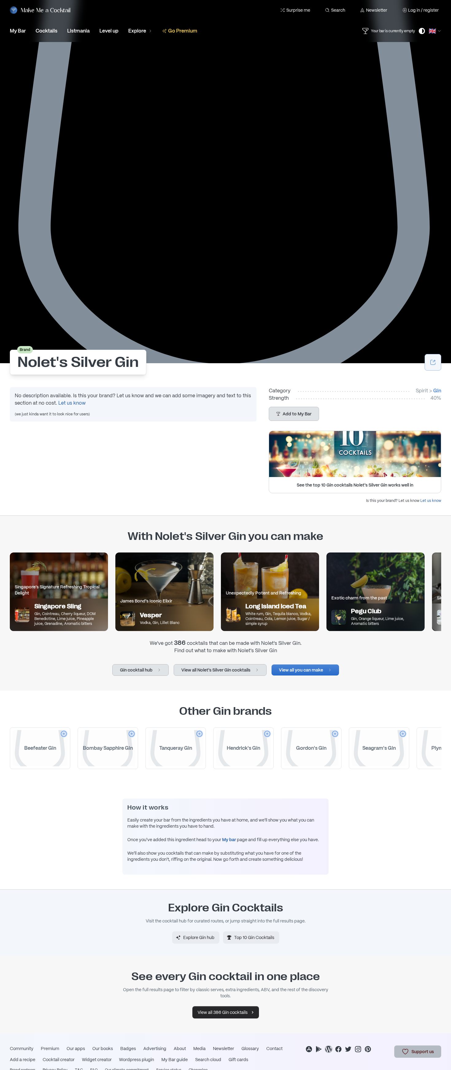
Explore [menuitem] (137, 31)
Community (21, 1048)
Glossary (250, 1048)
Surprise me (298, 10)
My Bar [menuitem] (18, 31)
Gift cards (238, 1059)
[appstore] (309, 1049)
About (180, 1048)
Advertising (154, 1048)
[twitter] (348, 1049)
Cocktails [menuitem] (46, 31)
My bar (229, 839)
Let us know (72, 403)
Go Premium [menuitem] (182, 31)
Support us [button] (422, 1051)
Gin (437, 390)
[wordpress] (328, 1049)
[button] (294, 414)
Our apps (76, 1048)
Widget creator (97, 1059)
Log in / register (423, 10)
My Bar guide (174, 1059)
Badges (128, 1048)
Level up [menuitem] (108, 31)
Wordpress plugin (136, 1059)
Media (199, 1048)
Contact (274, 1048)
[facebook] (338, 1049)
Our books (102, 1048)
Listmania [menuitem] (78, 31)
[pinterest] (368, 1049)
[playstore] (318, 1049)
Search (338, 10)
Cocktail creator (59, 1059)
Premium (50, 1048)
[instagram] (358, 1049)
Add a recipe (22, 1059)
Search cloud (208, 1059)
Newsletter (376, 10)
